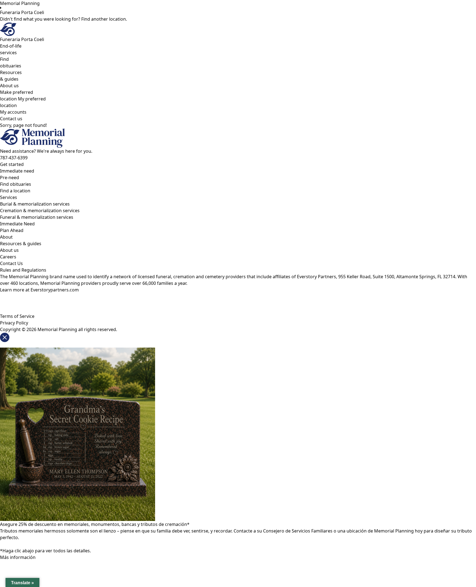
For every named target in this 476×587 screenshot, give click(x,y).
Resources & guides (20, 244)
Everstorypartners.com (55, 290)
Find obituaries (15, 184)
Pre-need (9, 177)
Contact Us (11, 263)
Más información (18, 557)
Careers (8, 257)
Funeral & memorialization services (36, 217)
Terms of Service (17, 316)
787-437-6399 (14, 158)
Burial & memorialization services (35, 204)
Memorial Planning (20, 3)
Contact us (11, 119)
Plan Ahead (11, 230)
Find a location (15, 191)
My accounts (13, 112)
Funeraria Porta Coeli (22, 12)
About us (9, 86)
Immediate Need (17, 224)
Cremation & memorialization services (40, 211)
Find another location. (104, 19)
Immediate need (17, 171)
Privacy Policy (14, 323)
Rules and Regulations (23, 270)
